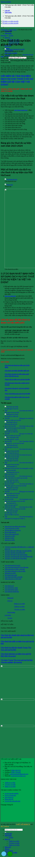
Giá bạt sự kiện (10, 536)
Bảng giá (10, 598)
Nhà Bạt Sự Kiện (10, 573)
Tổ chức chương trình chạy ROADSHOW (18, 556)
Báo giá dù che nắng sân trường (15, 526)
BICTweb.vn (5, 826)
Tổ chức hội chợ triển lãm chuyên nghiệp (18, 551)
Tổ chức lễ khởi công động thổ (15, 553)
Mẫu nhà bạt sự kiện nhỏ (13, 579)
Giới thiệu (8, 12)
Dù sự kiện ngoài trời (12, 534)
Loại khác (8, 615)
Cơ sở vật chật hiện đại (12, 801)
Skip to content (6, 2)
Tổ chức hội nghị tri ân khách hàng (16, 554)
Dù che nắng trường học (13, 530)
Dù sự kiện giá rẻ (10, 532)
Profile (11, 35)
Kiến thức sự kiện (11, 53)
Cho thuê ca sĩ (9, 586)
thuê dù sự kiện (10, 540)
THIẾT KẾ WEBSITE (23, 824)
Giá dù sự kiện (9, 538)
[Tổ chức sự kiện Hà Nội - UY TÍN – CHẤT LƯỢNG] (9, 22)
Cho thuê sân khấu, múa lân (13, 577)
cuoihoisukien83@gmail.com (18, 774)
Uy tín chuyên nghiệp (11, 793)
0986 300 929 (16, 770)
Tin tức (9, 618)
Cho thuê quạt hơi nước (13, 565)
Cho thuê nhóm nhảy (11, 589)
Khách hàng (13, 29)
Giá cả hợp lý (9, 797)
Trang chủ (4, 29)
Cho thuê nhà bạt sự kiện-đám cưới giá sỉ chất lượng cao (17, 375)
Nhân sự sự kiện (19, 604)
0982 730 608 (16, 772)
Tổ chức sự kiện (19, 609)
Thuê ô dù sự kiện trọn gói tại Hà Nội (17, 379)
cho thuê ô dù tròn (20, 110)
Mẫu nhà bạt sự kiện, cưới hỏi (15, 569)
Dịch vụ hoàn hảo (10, 795)
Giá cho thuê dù (10, 296)
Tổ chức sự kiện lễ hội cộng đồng (16, 558)
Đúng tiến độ (9, 799)
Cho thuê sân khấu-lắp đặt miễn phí (17, 370)
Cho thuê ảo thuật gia (12, 591)
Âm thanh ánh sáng (11, 575)
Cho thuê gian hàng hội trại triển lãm (16, 567)
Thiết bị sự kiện (19, 606)
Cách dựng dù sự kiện (12, 528)
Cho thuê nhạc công (11, 588)
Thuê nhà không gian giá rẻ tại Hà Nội (17, 394)
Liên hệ (7, 10)
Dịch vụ (7, 37)
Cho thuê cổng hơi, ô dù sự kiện (15, 571)
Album (7, 48)
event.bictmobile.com (18, 776)
